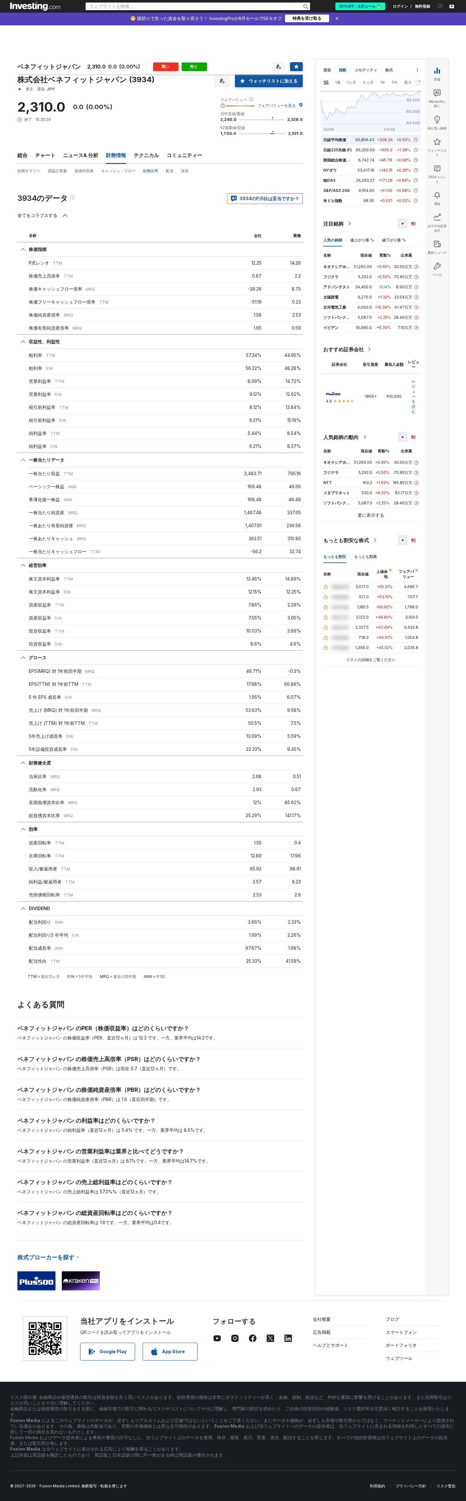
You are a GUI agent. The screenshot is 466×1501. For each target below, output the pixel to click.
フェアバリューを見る (277, 105)
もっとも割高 (365, 556)
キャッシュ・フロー (118, 170)
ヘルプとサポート (330, 1345)
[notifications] (440, 6)
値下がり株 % (394, 240)
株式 (389, 70)
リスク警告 (446, 1486)
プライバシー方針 (411, 1486)
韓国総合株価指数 (338, 160)
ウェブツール (399, 1358)
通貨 (327, 70)
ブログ (392, 1319)
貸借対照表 (84, 170)
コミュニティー (184, 155)
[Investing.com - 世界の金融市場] (35, 6)
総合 (22, 155)
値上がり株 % (362, 240)
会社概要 (322, 1319)
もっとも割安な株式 (346, 540)
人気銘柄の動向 (341, 437)
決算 (185, 170)
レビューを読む (414, 396)
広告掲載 (322, 1332)
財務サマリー (28, 170)
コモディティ (365, 70)
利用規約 (377, 1486)
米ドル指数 (332, 200)
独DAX (329, 180)
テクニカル (146, 155)
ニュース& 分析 (80, 155)
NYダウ (330, 170)
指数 (342, 70)
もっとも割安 (334, 556)
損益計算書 (57, 170)
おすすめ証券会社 (343, 349)
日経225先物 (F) (337, 149)
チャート (45, 155)
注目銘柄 (333, 223)
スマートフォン (401, 1332)
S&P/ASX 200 (336, 190)
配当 (169, 170)
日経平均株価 (334, 139)
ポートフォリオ (401, 1345)
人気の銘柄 (332, 240)
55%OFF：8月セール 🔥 (360, 6)
